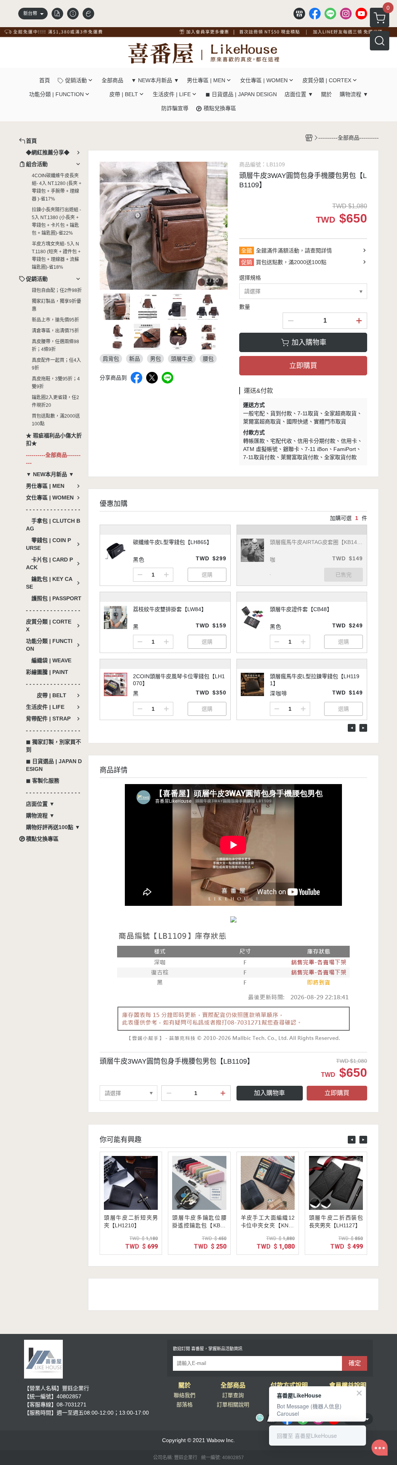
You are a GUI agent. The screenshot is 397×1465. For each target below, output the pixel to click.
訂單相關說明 (233, 1404)
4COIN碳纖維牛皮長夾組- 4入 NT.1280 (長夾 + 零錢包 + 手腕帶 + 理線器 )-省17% (56, 187)
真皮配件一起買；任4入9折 (56, 364)
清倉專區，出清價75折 (55, 330)
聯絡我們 (184, 1395)
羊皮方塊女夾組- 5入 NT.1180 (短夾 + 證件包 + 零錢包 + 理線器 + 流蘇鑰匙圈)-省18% (56, 255)
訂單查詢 (233, 1395)
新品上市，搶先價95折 (55, 320)
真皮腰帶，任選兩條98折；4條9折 (55, 345)
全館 (246, 250)
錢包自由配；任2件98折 (57, 290)
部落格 (184, 1404)
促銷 (246, 262)
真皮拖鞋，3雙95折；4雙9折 (56, 382)
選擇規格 (250, 278)
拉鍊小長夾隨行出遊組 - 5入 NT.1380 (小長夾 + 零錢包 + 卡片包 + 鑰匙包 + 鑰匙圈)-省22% (56, 221)
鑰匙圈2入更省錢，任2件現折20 (55, 401)
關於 (184, 1385)
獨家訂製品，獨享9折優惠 (56, 305)
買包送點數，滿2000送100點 (56, 420)
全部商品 (233, 1385)
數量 (244, 307)
